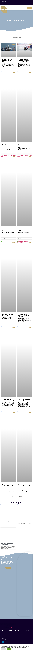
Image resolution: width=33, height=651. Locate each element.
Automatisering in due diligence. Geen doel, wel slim (8, 229)
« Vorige (12, 496)
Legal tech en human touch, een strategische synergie (7, 544)
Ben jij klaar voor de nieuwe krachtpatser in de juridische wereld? (6, 521)
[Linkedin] (3, 642)
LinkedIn (10, 627)
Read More (24, 647)
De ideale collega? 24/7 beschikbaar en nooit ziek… (7, 60)
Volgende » (20, 496)
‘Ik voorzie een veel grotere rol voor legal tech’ (8, 400)
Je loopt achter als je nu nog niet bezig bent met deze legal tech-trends (23, 60)
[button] (20, 7)
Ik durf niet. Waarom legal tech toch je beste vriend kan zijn (25, 521)
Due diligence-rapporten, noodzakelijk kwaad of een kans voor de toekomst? (8, 485)
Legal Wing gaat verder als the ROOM (8, 145)
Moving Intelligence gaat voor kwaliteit (24, 400)
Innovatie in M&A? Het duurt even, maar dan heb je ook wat (24, 315)
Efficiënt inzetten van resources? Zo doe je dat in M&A (24, 229)
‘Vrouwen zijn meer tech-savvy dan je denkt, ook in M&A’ (24, 485)
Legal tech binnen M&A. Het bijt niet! (7, 315)
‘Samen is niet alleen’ (23, 144)
